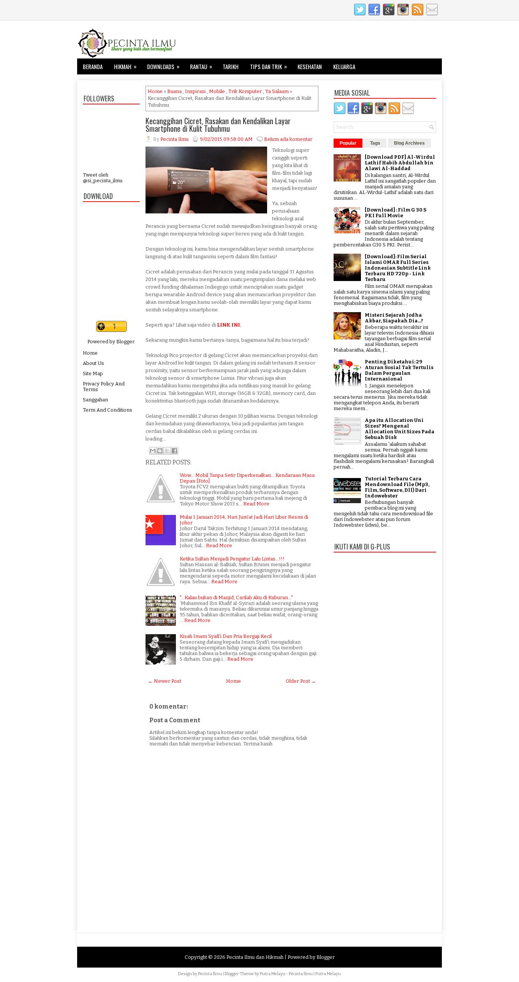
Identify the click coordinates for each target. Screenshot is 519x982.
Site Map (93, 373)
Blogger (125, 341)
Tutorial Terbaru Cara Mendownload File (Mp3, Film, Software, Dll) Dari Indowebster (397, 487)
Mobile (217, 91)
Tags (375, 143)
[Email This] (153, 451)
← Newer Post (164, 681)
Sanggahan (95, 400)
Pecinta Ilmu (210, 973)
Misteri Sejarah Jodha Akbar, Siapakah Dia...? (394, 318)
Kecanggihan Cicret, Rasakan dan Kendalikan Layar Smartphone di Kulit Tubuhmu (218, 124)
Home (90, 353)
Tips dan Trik (268, 66)
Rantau (201, 66)
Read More (256, 504)
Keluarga (344, 66)
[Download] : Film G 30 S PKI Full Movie (395, 212)
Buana (174, 91)
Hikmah (125, 66)
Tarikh (231, 66)
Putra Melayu (272, 973)
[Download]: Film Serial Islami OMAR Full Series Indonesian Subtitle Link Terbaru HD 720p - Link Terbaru (398, 268)
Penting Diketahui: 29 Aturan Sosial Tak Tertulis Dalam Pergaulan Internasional (399, 370)
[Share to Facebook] (174, 451)
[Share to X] (167, 451)
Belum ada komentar (288, 139)
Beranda (93, 66)
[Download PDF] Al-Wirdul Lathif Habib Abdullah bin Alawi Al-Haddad (400, 162)
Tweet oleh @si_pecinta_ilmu (102, 177)
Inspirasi (195, 91)
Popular (348, 143)
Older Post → (301, 681)
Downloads (163, 66)
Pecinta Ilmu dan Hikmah (254, 957)
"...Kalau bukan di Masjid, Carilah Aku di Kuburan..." (236, 597)
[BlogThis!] (160, 451)
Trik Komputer (245, 91)
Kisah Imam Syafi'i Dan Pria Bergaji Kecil (226, 636)
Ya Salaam (277, 91)
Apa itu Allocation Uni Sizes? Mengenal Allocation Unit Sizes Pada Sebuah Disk (399, 428)
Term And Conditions (107, 410)
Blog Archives (409, 143)
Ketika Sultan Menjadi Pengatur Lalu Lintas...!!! (232, 559)
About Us (93, 363)
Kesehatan (309, 66)
